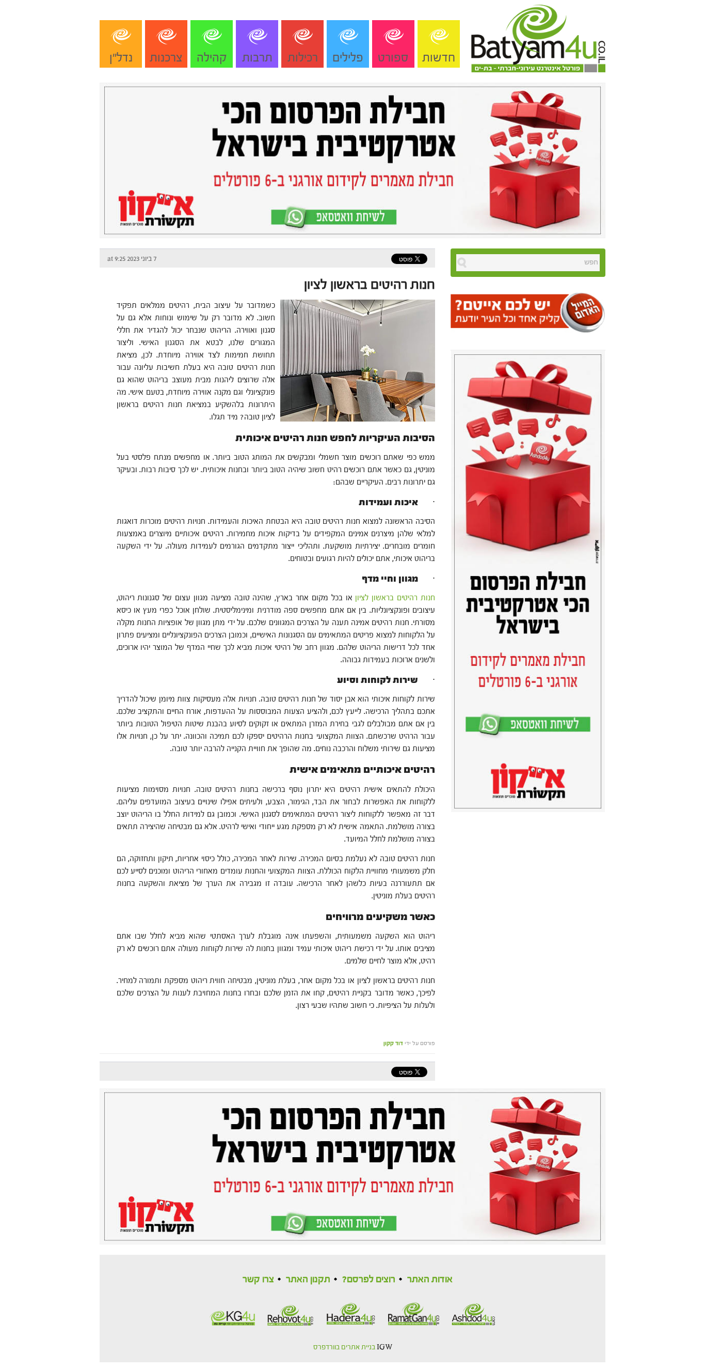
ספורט (393, 58)
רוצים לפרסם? (368, 1279)
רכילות (302, 58)
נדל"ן (121, 58)
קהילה (212, 58)
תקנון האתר (308, 1279)
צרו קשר (258, 1279)
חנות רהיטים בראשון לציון (369, 284)
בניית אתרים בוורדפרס (344, 1347)
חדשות (438, 58)
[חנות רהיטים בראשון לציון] (355, 359)
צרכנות (166, 58)
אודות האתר (430, 1279)
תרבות (257, 58)
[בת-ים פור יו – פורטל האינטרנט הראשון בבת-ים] (538, 36)
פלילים (347, 58)
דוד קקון (393, 1043)
